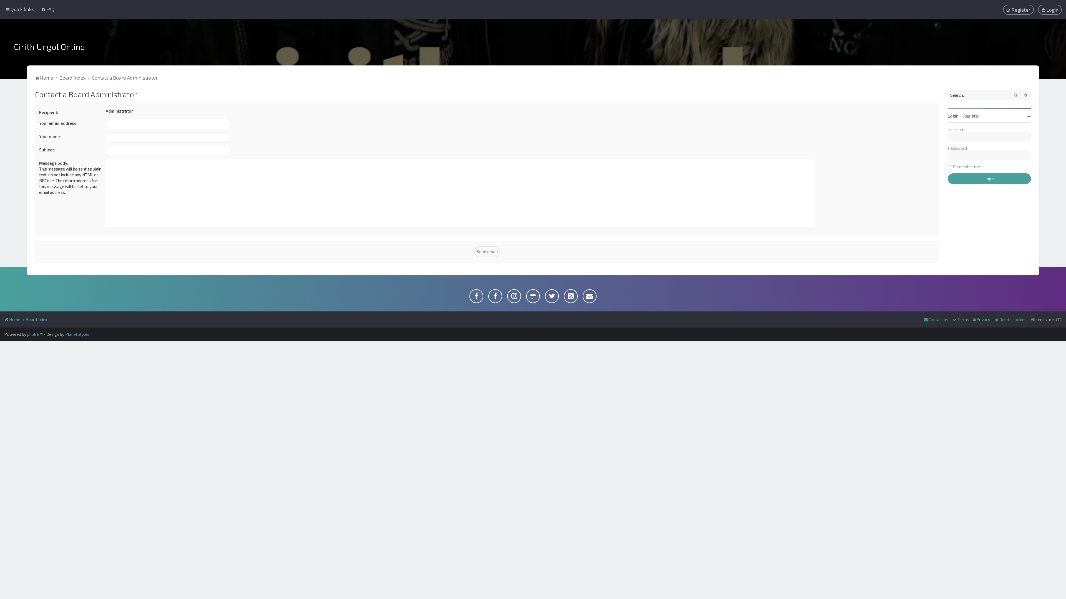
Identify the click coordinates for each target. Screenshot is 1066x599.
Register (971, 115)
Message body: (53, 163)
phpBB (33, 334)
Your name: (50, 136)
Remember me (966, 166)
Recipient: (48, 112)
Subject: (47, 149)
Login (953, 115)
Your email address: (58, 123)
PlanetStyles (77, 334)
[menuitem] (48, 9)
